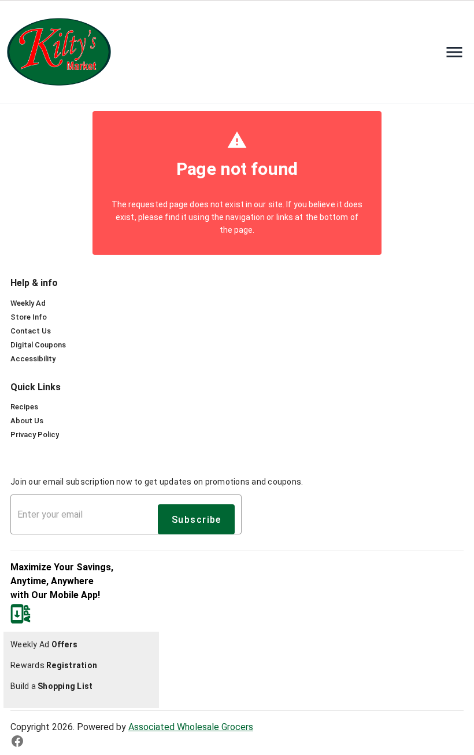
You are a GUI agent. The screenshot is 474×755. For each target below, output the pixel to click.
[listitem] (28, 303)
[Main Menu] (454, 52)
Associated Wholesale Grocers (190, 726)
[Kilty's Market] (62, 52)
